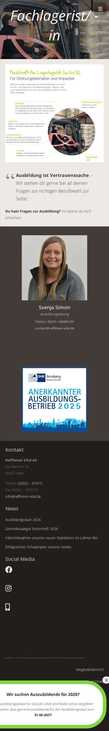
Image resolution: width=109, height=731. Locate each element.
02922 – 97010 (30, 483)
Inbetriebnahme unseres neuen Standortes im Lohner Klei (51, 537)
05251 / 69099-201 (61, 322)
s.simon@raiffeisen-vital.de (54, 328)
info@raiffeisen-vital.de (23, 496)
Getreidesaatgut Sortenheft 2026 (31, 528)
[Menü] (100, 9)
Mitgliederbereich (90, 669)
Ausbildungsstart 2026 (23, 519)
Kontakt (98, 681)
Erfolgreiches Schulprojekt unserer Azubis (38, 546)
